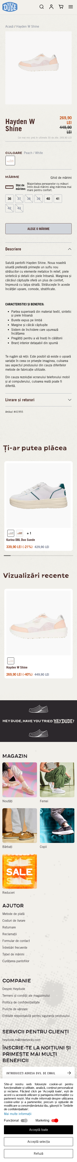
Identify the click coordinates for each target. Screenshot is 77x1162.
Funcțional (11, 1120)
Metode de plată (13, 914)
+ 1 (29, 533)
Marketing (42, 1120)
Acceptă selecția (38, 1142)
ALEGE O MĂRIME (38, 229)
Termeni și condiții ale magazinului (26, 996)
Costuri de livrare (13, 920)
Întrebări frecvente (14, 947)
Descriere (13, 249)
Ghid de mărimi (61, 178)
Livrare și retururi (20, 399)
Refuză (38, 1153)
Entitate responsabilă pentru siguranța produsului (36, 1016)
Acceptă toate (38, 1130)
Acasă (9, 26)
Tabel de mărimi (13, 954)
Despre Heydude (13, 989)
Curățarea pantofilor (15, 961)
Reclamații (9, 934)
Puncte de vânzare (15, 1009)
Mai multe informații (17, 1114)
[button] (71, 7)
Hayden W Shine (27, 26)
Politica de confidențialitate (21, 1002)
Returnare (9, 927)
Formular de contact (16, 941)
